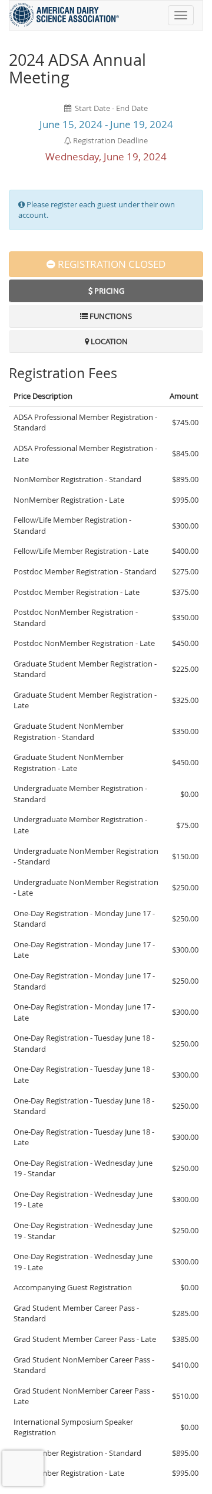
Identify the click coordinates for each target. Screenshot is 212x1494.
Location (108, 341)
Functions (110, 316)
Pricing (108, 290)
